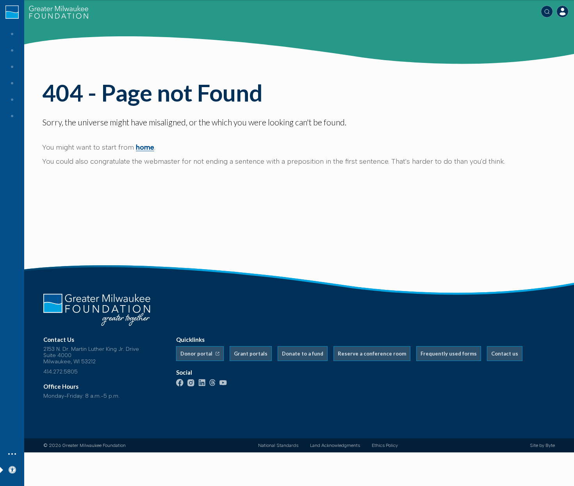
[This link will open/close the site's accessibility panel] (12, 468)
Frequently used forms (449, 353)
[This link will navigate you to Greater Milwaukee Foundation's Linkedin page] (201, 384)
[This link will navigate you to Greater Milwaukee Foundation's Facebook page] (180, 384)
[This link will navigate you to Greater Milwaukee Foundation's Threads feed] (212, 384)
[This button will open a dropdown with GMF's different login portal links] (562, 11)
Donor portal (197, 353)
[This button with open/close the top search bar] (547, 11)
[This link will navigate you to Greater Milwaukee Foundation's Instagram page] (190, 384)
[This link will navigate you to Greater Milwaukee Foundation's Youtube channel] (223, 383)
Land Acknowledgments (335, 445)
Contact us (504, 353)
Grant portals (250, 353)
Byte (550, 445)
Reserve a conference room (372, 353)
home (145, 147)
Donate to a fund (302, 353)
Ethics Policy (385, 445)
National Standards (278, 445)
